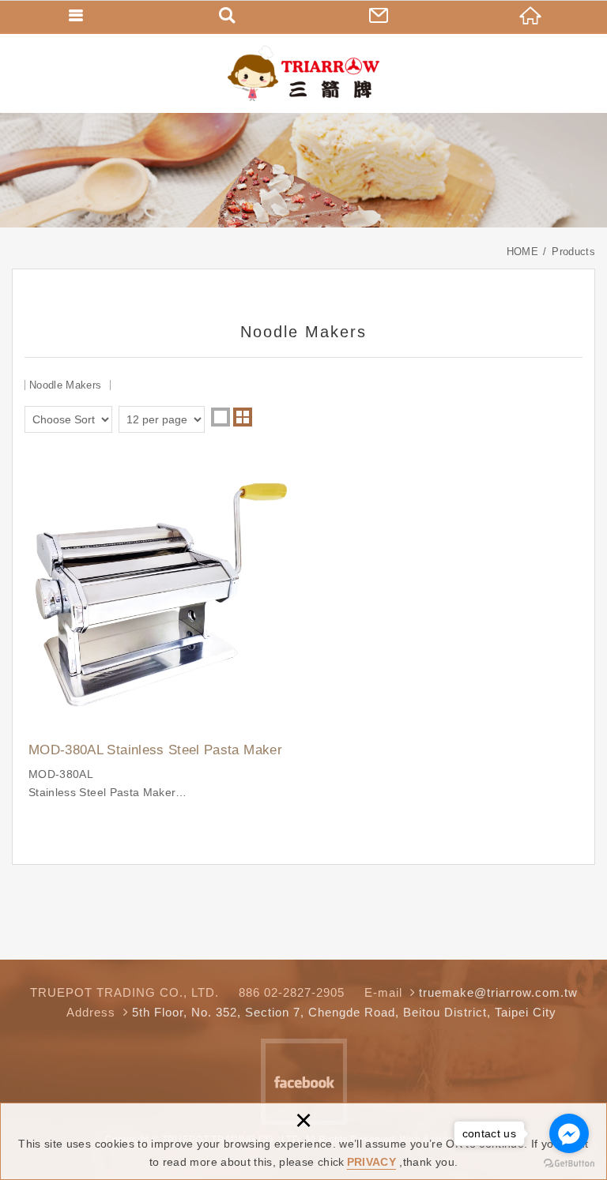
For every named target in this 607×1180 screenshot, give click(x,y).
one (220, 417)
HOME (531, 16)
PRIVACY (371, 1162)
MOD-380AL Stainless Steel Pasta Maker (161, 629)
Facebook (304, 1082)
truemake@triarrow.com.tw (498, 992)
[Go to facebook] (569, 1133)
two (242, 417)
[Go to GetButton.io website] (569, 1164)
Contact (379, 16)
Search (228, 16)
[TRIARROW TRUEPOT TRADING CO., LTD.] (303, 73)
